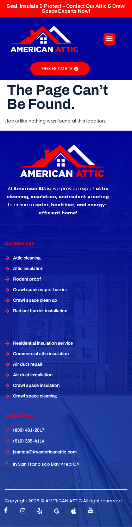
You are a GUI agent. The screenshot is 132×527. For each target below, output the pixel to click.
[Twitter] (39, 511)
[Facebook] (6, 511)
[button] (109, 39)
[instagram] (23, 511)
